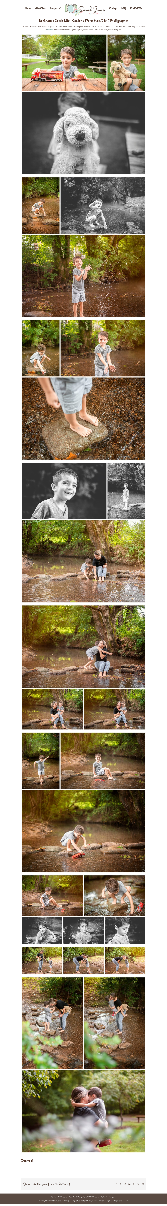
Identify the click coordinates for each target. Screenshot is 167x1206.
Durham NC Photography (108, 1197)
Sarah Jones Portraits (60, 1200)
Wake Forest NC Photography (59, 1197)
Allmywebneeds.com (120, 1200)
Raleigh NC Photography (93, 1197)
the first (50, 29)
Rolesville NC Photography (77, 1197)
